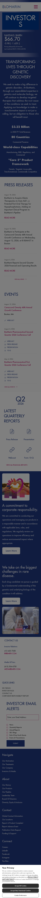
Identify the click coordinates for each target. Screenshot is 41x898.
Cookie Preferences (20, 895)
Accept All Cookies (20, 886)
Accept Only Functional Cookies (20, 890)
